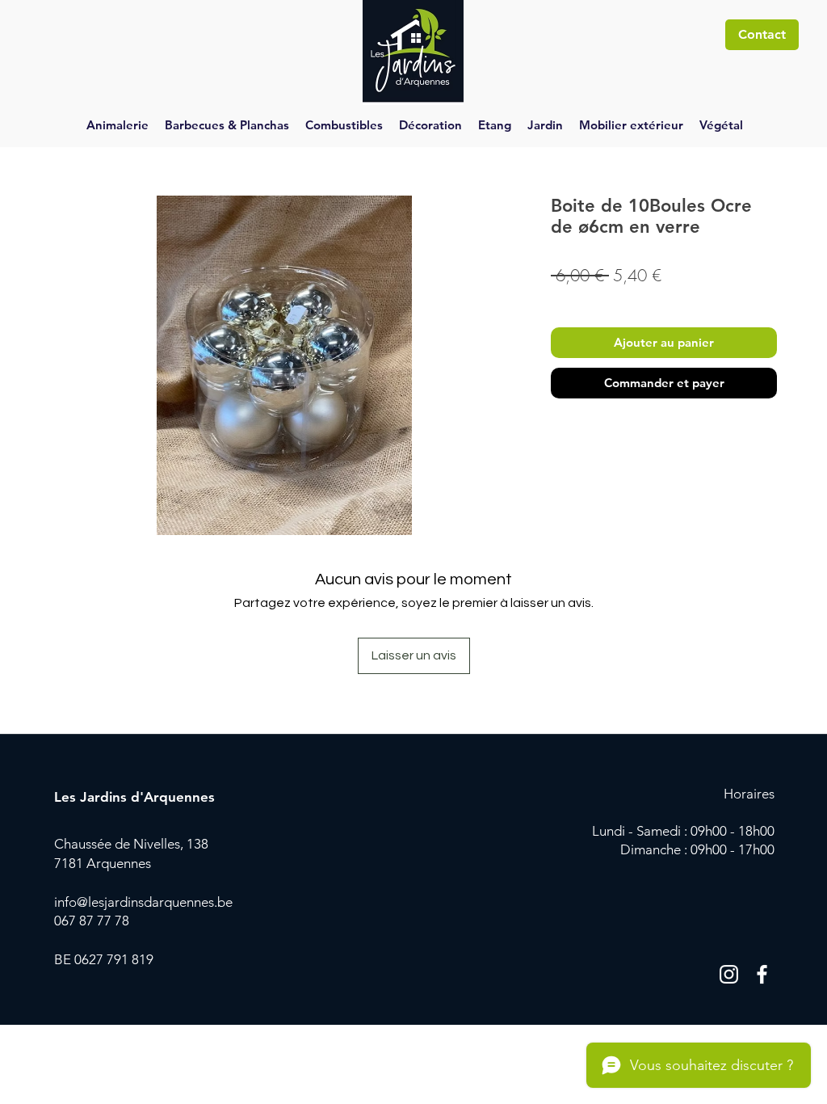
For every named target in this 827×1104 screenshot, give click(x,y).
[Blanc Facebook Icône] (762, 974)
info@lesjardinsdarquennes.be (143, 902)
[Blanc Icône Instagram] (728, 974)
